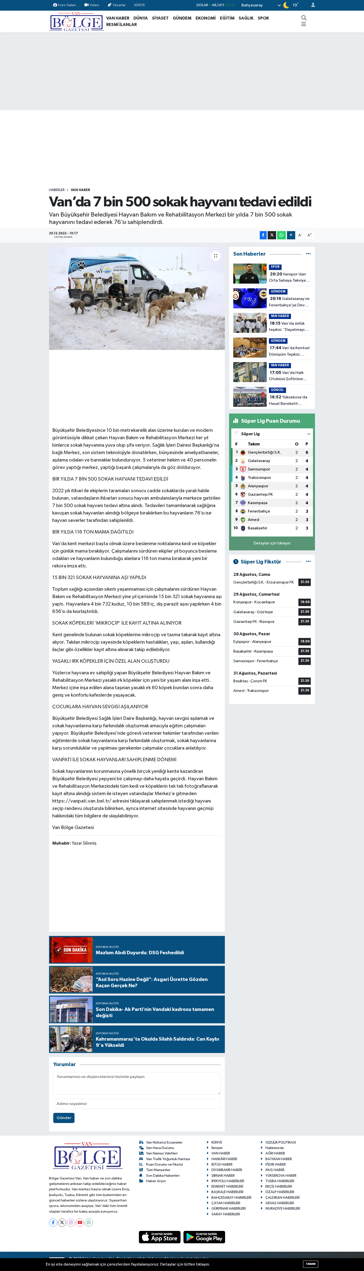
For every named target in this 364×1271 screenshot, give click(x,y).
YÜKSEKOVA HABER (280, 1175)
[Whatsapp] (89, 1223)
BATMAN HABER (278, 1159)
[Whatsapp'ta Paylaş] (281, 235)
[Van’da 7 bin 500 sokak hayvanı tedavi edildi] (137, 298)
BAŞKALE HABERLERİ (227, 1192)
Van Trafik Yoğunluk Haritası (168, 1159)
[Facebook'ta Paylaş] (263, 235)
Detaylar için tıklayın (272, 543)
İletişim (217, 1148)
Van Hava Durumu (160, 1148)
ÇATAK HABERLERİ (225, 1203)
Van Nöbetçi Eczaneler (164, 1142)
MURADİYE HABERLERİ (282, 1208)
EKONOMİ (206, 18)
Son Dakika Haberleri (163, 1175)
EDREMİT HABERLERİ (227, 1186)
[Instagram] (71, 1223)
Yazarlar (119, 5)
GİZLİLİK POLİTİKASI (280, 1142)
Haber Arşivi (156, 1181)
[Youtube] (80, 1223)
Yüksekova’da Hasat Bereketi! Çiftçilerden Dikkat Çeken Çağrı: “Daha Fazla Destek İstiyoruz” (288, 401)
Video (94, 5)
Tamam (310, 1264)
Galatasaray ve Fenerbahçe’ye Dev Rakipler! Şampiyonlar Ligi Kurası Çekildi (289, 302)
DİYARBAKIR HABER (226, 1170)
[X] (62, 1223)
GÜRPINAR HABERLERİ (228, 1208)
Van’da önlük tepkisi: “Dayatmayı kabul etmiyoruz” (287, 327)
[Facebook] (53, 1223)
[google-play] (204, 1237)
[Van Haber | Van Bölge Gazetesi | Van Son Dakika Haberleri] (76, 21)
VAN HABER (117, 18)
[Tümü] (308, 254)
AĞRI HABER (275, 1153)
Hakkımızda (274, 1148)
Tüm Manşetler (158, 1170)
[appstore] (160, 1237)
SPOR (263, 18)
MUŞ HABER (275, 1170)
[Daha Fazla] (291, 235)
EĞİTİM (227, 18)
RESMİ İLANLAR (121, 25)
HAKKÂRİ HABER (224, 1159)
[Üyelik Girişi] (311, 5)
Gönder (64, 1118)
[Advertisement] (182, 71)
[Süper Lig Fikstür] (308, 562)
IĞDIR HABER (275, 1164)
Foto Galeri (67, 5)
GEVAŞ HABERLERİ (279, 1203)
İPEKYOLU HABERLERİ (227, 1181)
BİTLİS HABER (222, 1164)
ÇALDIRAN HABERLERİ (282, 1197)
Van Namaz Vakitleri (162, 1153)
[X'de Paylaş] (272, 235)
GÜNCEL (277, 390)
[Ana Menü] (303, 25)
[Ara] (304, 18)
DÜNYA (140, 18)
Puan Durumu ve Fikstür (164, 1164)
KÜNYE (139, 5)
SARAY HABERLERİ (225, 1214)
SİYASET (160, 18)
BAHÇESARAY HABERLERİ (231, 1197)
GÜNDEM (182, 18)
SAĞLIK (246, 18)
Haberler (57, 190)
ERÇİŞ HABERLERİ (278, 1186)
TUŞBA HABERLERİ (279, 1181)
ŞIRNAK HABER (223, 1175)
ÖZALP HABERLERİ (279, 1192)
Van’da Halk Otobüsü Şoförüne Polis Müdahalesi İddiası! (286, 376)
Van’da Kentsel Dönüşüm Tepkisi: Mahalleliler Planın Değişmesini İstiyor (289, 352)
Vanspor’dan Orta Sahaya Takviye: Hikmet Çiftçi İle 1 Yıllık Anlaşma (289, 278)
